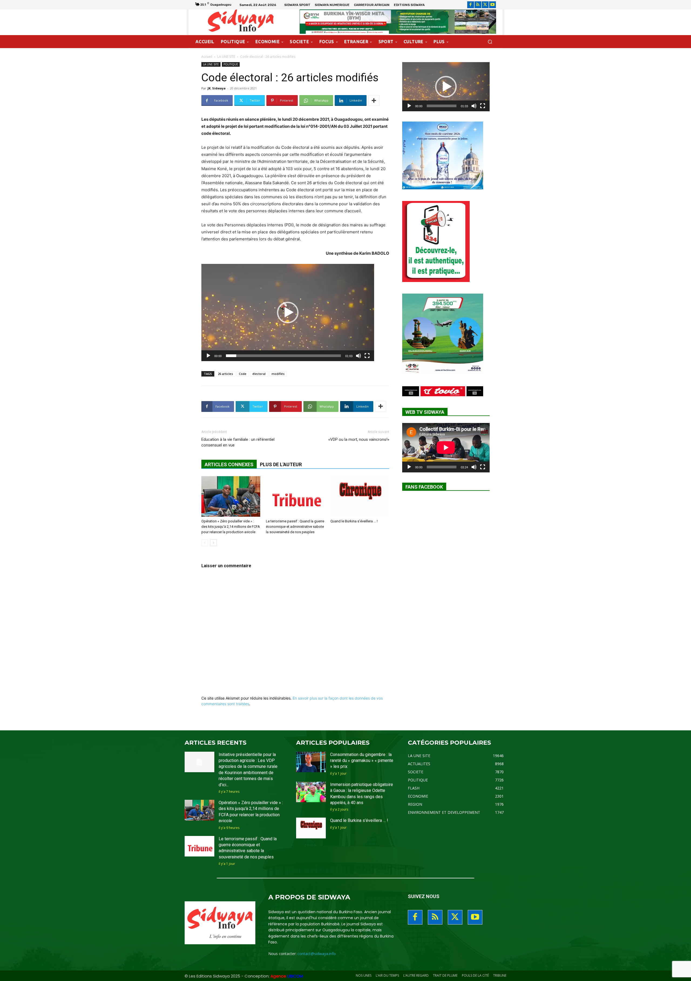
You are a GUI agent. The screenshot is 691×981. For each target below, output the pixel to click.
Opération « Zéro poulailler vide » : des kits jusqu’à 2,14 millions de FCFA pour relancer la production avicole (230, 526)
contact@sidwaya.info (316, 953)
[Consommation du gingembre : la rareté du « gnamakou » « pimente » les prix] (311, 762)
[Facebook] (470, 4)
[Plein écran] (367, 355)
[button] (489, 41)
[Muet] (358, 355)
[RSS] (478, 4)
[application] (287, 312)
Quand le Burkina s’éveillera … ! (354, 521)
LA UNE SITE (226, 56)
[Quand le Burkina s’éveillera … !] (359, 496)
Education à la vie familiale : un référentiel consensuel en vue (238, 442)
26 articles (225, 374)
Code (242, 374)
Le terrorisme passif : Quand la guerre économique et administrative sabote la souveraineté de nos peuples (295, 526)
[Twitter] (485, 4)
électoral (259, 374)
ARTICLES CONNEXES (229, 464)
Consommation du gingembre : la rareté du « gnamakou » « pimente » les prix (361, 760)
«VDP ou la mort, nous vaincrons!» (358, 439)
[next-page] (213, 542)
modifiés (278, 374)
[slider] (283, 355)
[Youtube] (492, 4)
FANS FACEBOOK (424, 487)
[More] (374, 100)
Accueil (206, 56)
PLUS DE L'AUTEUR (281, 464)
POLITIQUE (230, 64)
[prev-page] (204, 542)
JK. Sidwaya (217, 88)
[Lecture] (208, 355)
